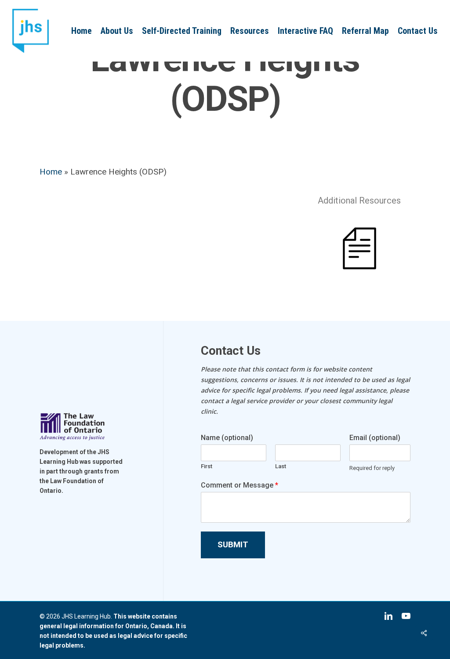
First (206, 466)
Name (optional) (227, 437)
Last (280, 466)
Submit (233, 544)
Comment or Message (239, 485)
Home (51, 172)
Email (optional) (374, 437)
